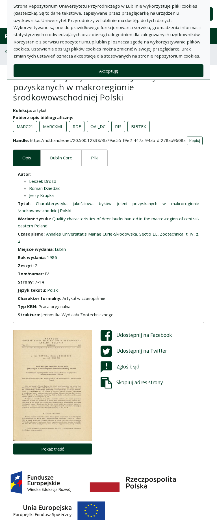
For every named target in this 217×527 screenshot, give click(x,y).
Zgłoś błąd (128, 366)
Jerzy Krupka (41, 195)
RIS (118, 126)
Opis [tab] (26, 158)
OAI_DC (97, 126)
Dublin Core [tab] (61, 158)
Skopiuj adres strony (139, 382)
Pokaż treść (52, 449)
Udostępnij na (144, 334)
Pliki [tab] (94, 158)
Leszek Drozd (42, 181)
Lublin (60, 249)
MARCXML (53, 126)
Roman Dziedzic (44, 188)
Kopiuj (194, 140)
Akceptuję (108, 71)
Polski (52, 290)
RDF (77, 126)
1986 (52, 257)
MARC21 (25, 126)
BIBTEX (138, 126)
